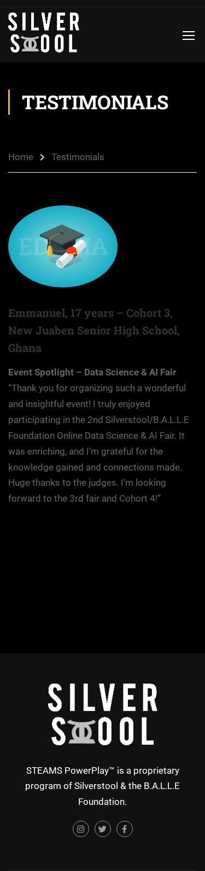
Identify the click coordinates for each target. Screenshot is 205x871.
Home (20, 156)
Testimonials (77, 156)
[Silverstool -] (43, 35)
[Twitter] (103, 829)
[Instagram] (81, 829)
